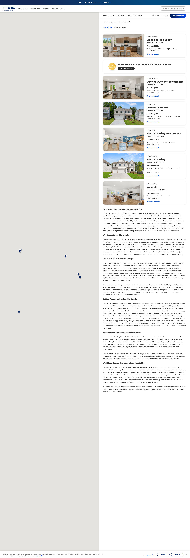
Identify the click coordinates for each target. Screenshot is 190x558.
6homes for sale (153, 176)
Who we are (22, 8)
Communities (107, 27)
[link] (144, 66)
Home (105, 22)
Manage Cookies (149, 555)
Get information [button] (178, 16)
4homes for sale (153, 148)
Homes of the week (120, 27)
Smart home (35, 8)
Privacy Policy (39, 556)
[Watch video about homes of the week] (111, 66)
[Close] (186, 554)
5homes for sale (153, 54)
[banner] (95, 2)
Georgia (110, 22)
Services (46, 8)
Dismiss (177, 554)
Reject (163, 554)
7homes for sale (153, 122)
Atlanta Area (118, 22)
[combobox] (173, 8)
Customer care (58, 8)
